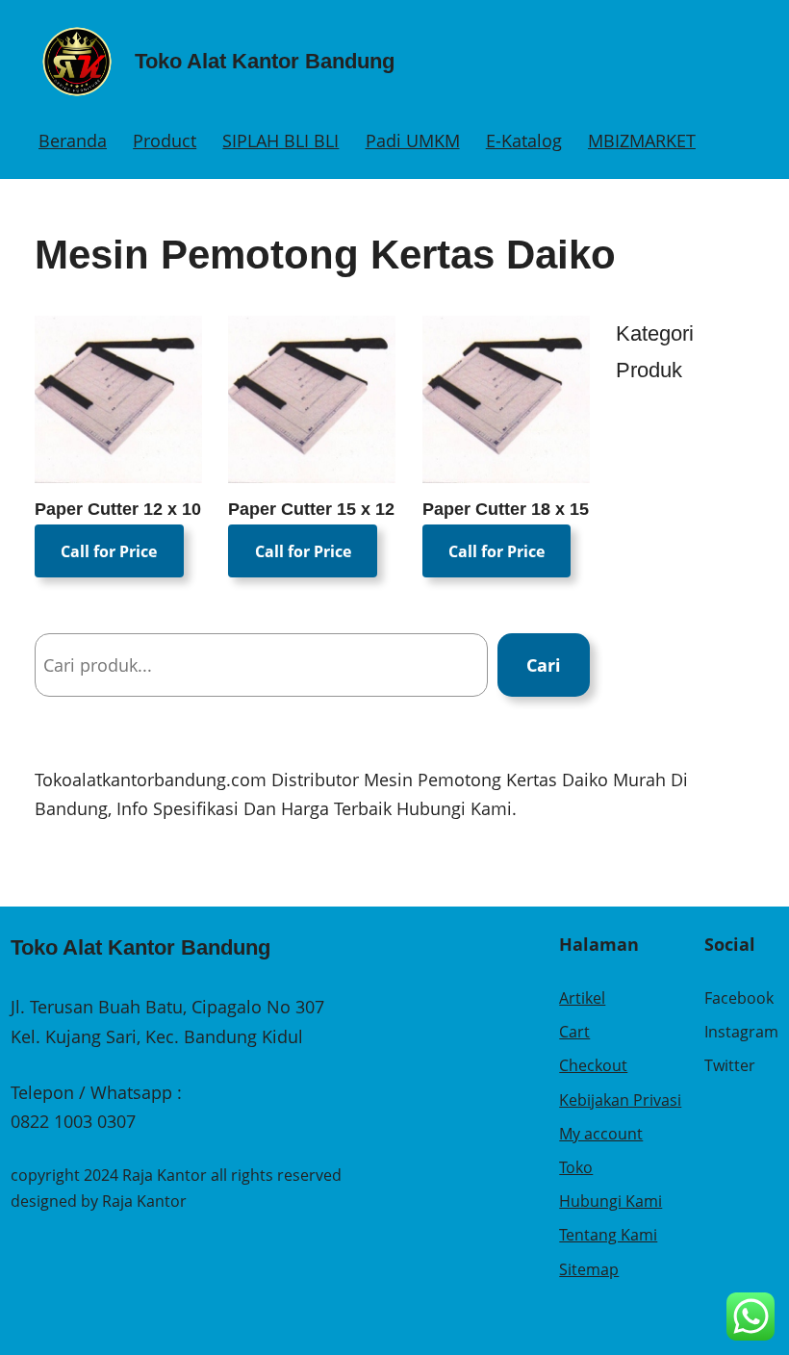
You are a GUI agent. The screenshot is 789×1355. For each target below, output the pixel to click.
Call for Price (109, 551)
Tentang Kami (608, 1234)
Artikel (582, 998)
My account (601, 1133)
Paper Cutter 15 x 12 (311, 509)
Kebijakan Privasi (620, 1100)
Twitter (729, 1065)
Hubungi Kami (610, 1201)
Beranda (72, 140)
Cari (543, 665)
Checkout (593, 1065)
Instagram (741, 1031)
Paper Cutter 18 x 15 (505, 509)
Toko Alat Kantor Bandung (264, 61)
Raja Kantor (144, 1201)
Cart (574, 1031)
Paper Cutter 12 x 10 (118, 509)
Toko (576, 1167)
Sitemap (589, 1269)
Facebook (739, 998)
